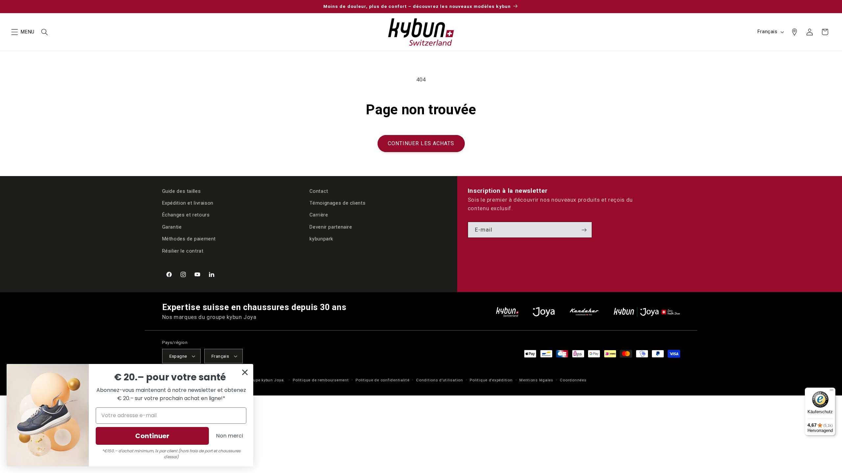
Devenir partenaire (331, 227)
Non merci (229, 435)
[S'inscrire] (584, 230)
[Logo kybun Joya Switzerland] (647, 312)
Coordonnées (573, 380)
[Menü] (831, 391)
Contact (319, 191)
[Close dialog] (245, 372)
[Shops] (794, 31)
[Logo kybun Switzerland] (507, 312)
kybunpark (321, 239)
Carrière (319, 215)
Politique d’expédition (491, 380)
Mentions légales (536, 380)
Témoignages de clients (337, 203)
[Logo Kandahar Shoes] (584, 312)
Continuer (152, 435)
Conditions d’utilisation (439, 380)
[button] (14, 31)
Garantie (172, 227)
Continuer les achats (421, 143)
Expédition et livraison (188, 203)
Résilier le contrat (183, 251)
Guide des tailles (181, 191)
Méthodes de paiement (189, 239)
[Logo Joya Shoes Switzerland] (544, 312)
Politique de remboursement (321, 380)
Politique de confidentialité (382, 380)
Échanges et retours (186, 215)
